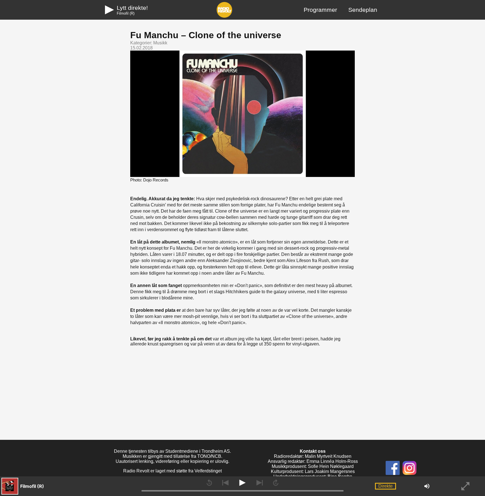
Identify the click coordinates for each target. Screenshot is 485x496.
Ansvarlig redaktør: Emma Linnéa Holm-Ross (313, 461)
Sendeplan (362, 9)
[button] (54, 486)
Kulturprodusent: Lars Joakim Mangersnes (313, 471)
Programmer (320, 9)
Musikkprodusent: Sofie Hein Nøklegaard (313, 466)
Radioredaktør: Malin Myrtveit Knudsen (312, 456)
